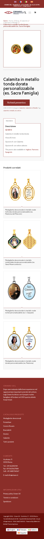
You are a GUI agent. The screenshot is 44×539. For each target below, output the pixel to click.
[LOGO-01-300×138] (18, 12)
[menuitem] (23, 12)
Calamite (22, 108)
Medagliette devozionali (12, 418)
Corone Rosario (8, 426)
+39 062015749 (12, 466)
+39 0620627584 (12, 469)
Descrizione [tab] (9, 121)
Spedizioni (7, 501)
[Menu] (29, 12)
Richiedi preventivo (16, 102)
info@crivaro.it (13, 475)
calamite (6, 110)
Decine (6, 434)
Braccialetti (7, 430)
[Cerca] (23, 12)
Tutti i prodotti (8, 442)
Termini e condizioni (10, 498)
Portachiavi (7, 422)
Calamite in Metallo (32, 108)
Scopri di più (7, 400)
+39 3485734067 (13, 471)
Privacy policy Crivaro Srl (11, 494)
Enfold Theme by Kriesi (10, 524)
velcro (19, 110)
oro (16, 110)
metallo (11, 110)
